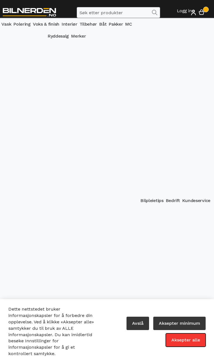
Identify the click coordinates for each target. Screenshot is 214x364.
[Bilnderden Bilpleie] (29, 12)
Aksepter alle (185, 340)
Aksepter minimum (179, 323)
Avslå (138, 323)
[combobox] (118, 12)
